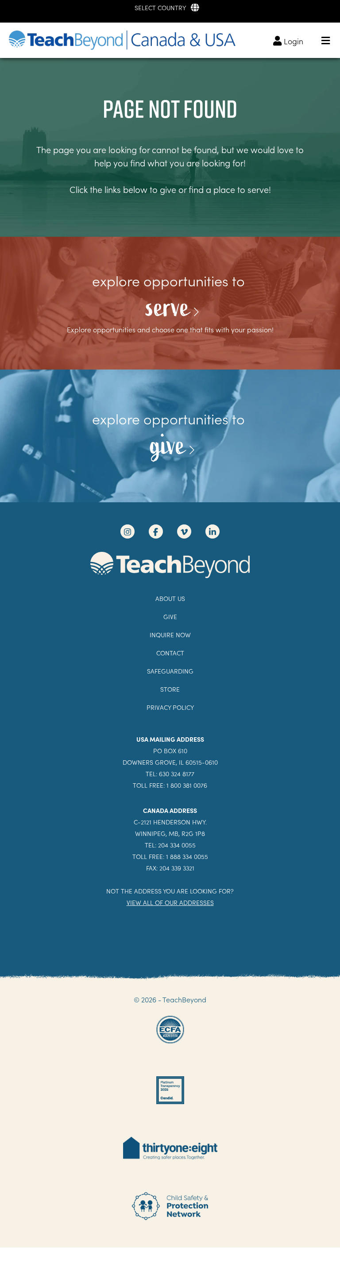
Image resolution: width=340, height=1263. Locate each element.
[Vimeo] (184, 531)
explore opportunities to (170, 280)
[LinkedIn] (212, 531)
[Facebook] (156, 531)
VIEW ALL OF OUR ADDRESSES (170, 902)
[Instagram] (127, 531)
